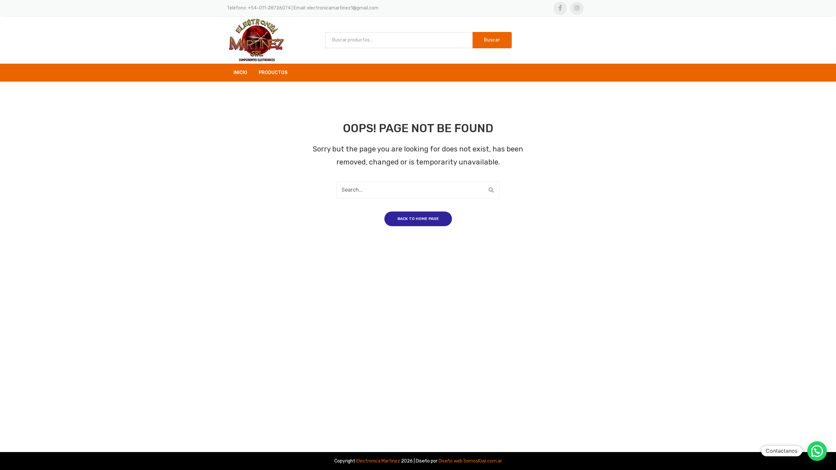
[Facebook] (560, 8)
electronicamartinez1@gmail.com (342, 8)
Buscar (492, 40)
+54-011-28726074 (269, 8)
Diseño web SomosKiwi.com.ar (470, 461)
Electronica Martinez (378, 461)
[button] (817, 451)
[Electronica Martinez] (256, 40)
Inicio (240, 72)
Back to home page (418, 218)
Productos (273, 72)
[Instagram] (577, 8)
